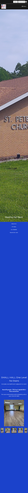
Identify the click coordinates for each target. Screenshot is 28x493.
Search (15, 1)
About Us (13, 223)
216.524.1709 (21, 1)
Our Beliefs (14, 229)
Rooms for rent (14, 232)
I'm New (14, 226)
